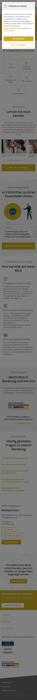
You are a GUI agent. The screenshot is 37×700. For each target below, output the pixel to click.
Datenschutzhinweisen (12, 28)
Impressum (10, 31)
